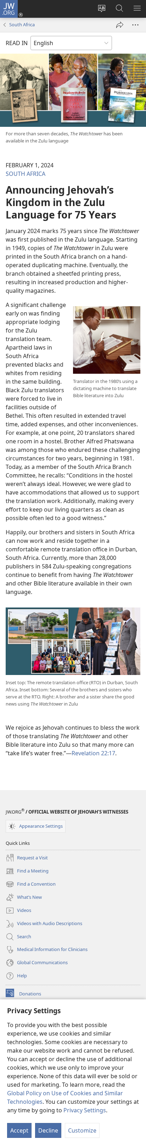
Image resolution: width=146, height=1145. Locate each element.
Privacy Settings (84, 1110)
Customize (82, 1130)
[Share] (119, 25)
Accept (19, 1130)
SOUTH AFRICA (25, 174)
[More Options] (135, 25)
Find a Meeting (27, 871)
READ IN (17, 43)
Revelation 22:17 (93, 753)
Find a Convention (31, 885)
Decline (48, 1130)
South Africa (22, 24)
